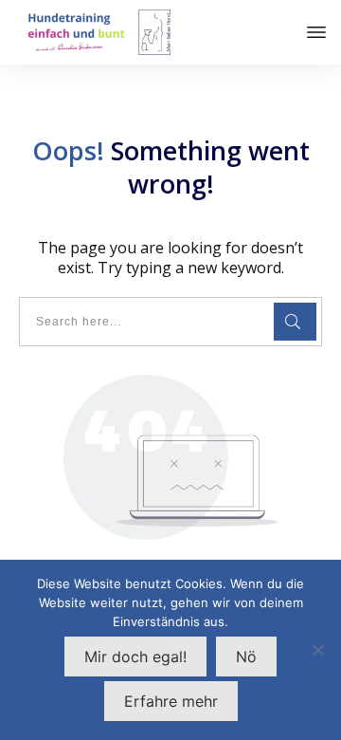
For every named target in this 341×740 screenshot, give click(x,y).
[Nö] (317, 649)
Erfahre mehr (171, 701)
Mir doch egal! (135, 656)
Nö (246, 656)
